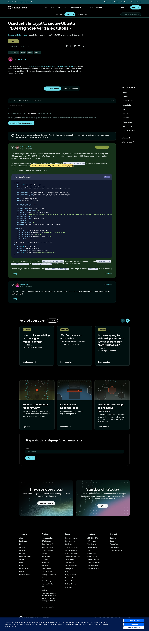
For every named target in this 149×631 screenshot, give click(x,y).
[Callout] (38, 101)
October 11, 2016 (26, 149)
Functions (45, 565)
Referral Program (25, 556)
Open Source (69, 562)
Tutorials (58, 14)
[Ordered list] (34, 101)
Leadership (23, 541)
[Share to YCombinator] (79, 46)
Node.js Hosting (92, 556)
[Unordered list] (32, 101)
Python (125, 109)
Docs (110, 2)
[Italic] (12, 101)
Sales (112, 541)
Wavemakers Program (72, 556)
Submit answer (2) (52, 89)
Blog (105, 2)
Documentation (70, 578)
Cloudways (45, 604)
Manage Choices (134, 627)
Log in (123, 7)
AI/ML (125, 92)
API (43, 587)
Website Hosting (92, 547)
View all (52, 321)
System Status (115, 547)
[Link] (19, 101)
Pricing (67, 572)
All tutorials (127, 126)
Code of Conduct (70, 584)
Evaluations (46, 553)
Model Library (46, 556)
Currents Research (71, 550)
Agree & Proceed (134, 620)
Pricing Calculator (70, 575)
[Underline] (15, 101)
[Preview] (111, 101)
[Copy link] (83, 46)
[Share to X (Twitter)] (67, 46)
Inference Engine (48, 547)
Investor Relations (25, 575)
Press (21, 562)
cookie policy (101, 624)
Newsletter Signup (71, 565)
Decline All (134, 624)
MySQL (126, 114)
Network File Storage (49, 584)
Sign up (135, 7)
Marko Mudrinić (25, 146)
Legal (21, 565)
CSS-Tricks (68, 544)
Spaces (44, 578)
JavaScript (127, 105)
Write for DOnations (71, 547)
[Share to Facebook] (71, 46)
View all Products (48, 607)
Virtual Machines (92, 565)
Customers (22, 550)
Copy (107, 177)
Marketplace (69, 569)
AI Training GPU (92, 538)
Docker (126, 118)
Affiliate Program (24, 559)
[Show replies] (111, 273)
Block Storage (47, 581)
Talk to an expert (129, 130)
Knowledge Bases (48, 538)
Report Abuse (114, 544)
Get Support (125, 2)
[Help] (113, 101)
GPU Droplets (46, 541)
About (21, 538)
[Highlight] (23, 101)
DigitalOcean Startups (72, 553)
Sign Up (26, 427)
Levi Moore (21, 59)
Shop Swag (68, 587)
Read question (28, 362)
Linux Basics (128, 101)
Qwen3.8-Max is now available (19, 2)
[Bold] (10, 101)
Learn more (64, 427)
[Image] (21, 101)
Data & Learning (47, 550)
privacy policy (55, 622)
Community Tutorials (71, 538)
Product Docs (83, 14)
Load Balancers (47, 572)
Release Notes (70, 581)
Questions (70, 14)
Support (113, 538)
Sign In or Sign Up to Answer (21, 123)
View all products (46, 503)
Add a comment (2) (71, 89)
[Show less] (111, 146)
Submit (30, 458)
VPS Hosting (91, 544)
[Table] (40, 101)
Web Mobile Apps (93, 559)
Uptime (44, 590)
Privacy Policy (24, 569)
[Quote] (36, 101)
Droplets (45, 559)
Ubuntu (126, 97)
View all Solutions (93, 569)
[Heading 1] (25, 101)
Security (22, 572)
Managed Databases (49, 575)
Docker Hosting (92, 553)
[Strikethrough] (17, 101)
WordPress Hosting (93, 562)
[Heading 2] (27, 101)
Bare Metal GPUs (47, 544)
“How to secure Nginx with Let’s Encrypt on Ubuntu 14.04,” (51, 66)
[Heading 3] (30, 101)
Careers (116, 2)
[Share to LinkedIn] (75, 46)
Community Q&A (70, 541)
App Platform (46, 569)
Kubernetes (127, 122)
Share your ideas (116, 550)
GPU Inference (92, 541)
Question (13, 41)
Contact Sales (136, 2)
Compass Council (70, 559)
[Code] (42, 101)
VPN (88, 550)
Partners (22, 553)
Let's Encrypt (22, 35)
